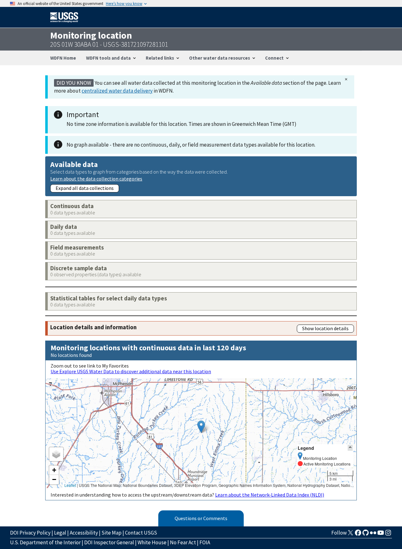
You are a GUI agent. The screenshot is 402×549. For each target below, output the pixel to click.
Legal (60, 532)
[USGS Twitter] (350, 534)
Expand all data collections (85, 188)
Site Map (111, 532)
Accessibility (84, 532)
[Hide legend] (350, 448)
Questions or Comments (201, 518)
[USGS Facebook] (358, 534)
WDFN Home (63, 58)
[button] (201, 426)
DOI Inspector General (109, 542)
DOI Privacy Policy (30, 532)
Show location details (325, 328)
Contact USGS (141, 532)
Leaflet (70, 485)
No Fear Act (183, 542)
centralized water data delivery (117, 90)
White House (152, 542)
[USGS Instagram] (388, 534)
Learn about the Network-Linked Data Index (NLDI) (269, 495)
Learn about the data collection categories (96, 178)
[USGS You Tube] (380, 534)
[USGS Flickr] (373, 534)
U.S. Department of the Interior (45, 542)
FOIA (204, 542)
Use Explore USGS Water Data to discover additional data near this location (131, 371)
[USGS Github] (365, 534)
